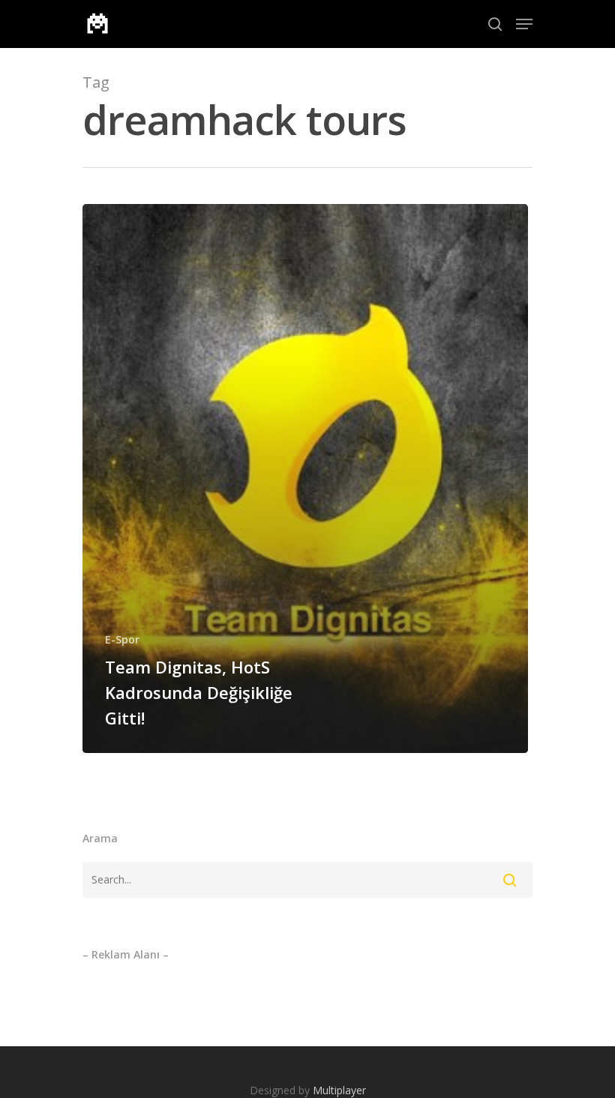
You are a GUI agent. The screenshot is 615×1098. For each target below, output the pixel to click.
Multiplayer (339, 1090)
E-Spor (122, 639)
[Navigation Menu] (524, 24)
